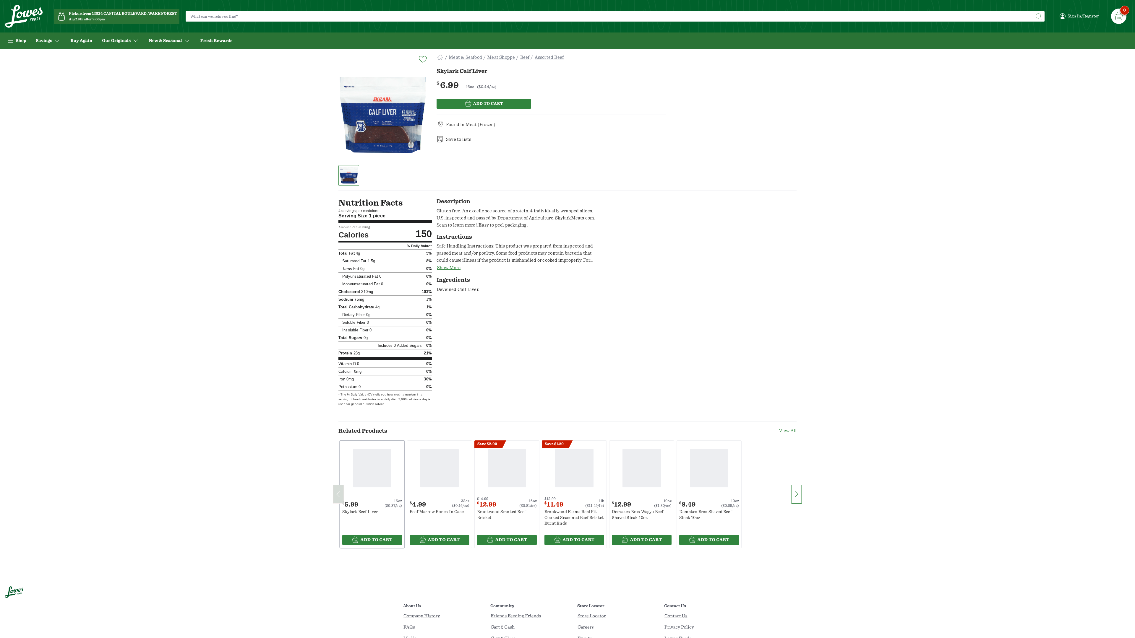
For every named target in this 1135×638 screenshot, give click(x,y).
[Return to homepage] (24, 16)
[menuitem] (81, 40)
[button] (348, 175)
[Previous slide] (338, 494)
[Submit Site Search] (1039, 16)
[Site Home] (440, 57)
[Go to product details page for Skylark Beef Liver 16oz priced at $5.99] (372, 468)
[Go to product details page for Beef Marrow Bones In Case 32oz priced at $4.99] (439, 468)
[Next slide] (797, 494)
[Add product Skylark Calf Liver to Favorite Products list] (422, 59)
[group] (382, 115)
